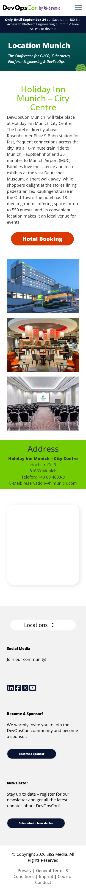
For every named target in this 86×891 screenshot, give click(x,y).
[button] (43, 625)
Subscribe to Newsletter (36, 823)
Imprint (46, 876)
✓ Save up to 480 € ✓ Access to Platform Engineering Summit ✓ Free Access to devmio (43, 24)
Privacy (24, 870)
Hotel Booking (42, 238)
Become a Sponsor (31, 754)
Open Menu (78, 7)
